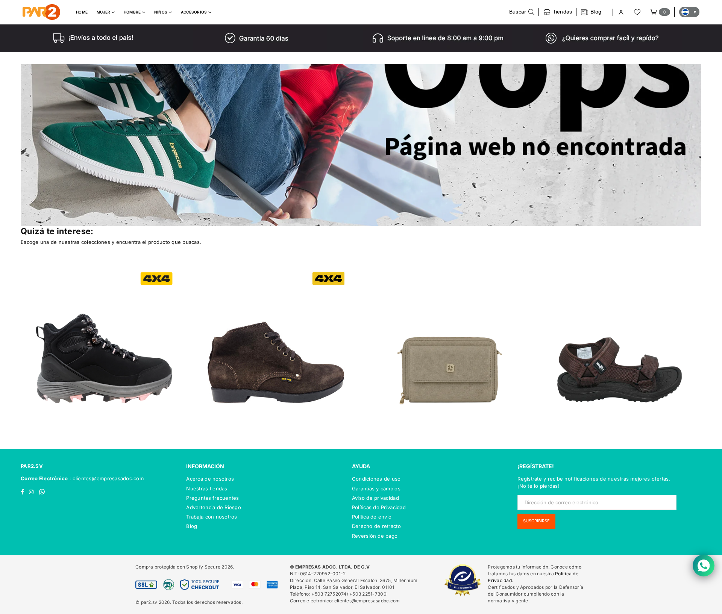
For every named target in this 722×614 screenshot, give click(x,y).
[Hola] (621, 12)
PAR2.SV (32, 466)
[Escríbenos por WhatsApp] (703, 565)
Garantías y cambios (376, 488)
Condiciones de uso (376, 479)
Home (82, 12)
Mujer (104, 12)
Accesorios (194, 12)
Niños (161, 12)
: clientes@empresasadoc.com (106, 478)
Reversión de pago (374, 536)
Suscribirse (536, 520)
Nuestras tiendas (206, 488)
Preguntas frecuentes (212, 498)
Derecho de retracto (376, 526)
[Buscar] (521, 12)
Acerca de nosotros (210, 479)
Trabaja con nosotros (211, 517)
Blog (191, 526)
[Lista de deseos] (637, 12)
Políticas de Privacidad (379, 507)
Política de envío (371, 517)
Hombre (133, 12)
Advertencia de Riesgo (213, 507)
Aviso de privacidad (375, 498)
